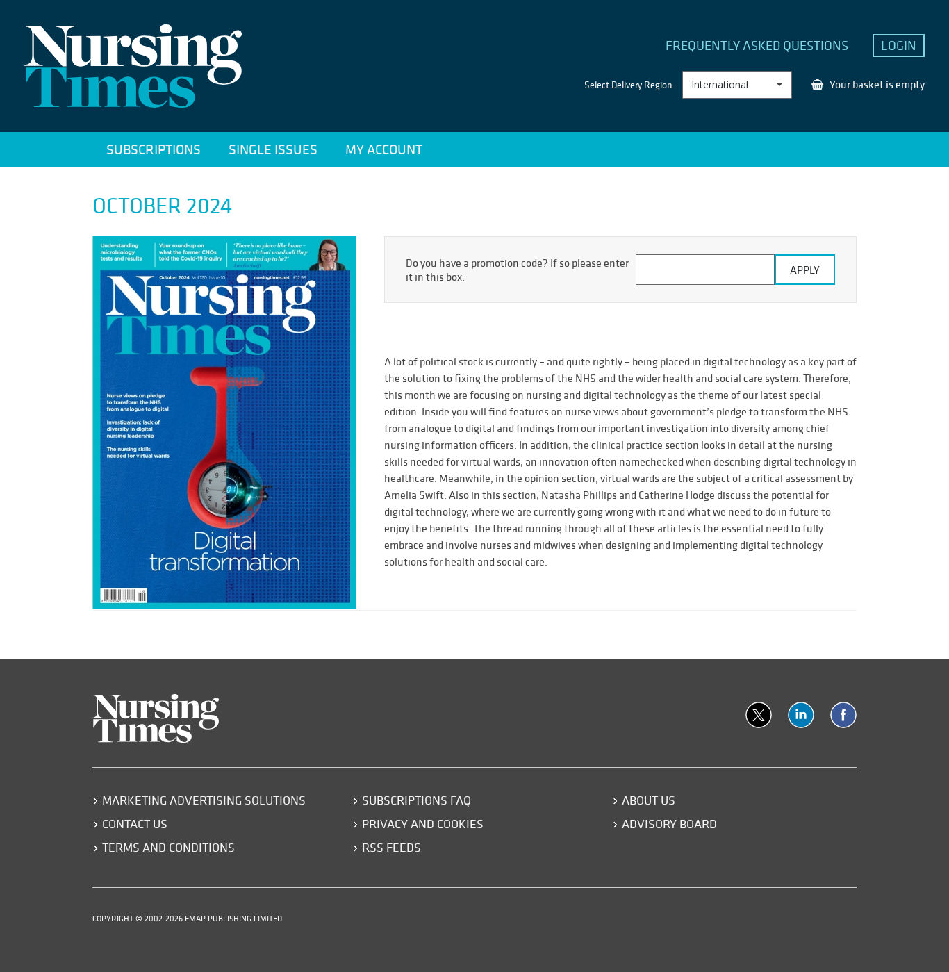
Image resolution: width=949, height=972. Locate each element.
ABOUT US (648, 800)
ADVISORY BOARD (669, 824)
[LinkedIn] (801, 715)
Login (898, 45)
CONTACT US (134, 824)
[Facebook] (843, 715)
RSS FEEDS (391, 847)
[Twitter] (758, 715)
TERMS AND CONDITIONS (168, 847)
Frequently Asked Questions (757, 45)
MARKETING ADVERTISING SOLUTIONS (204, 800)
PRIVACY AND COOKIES (423, 824)
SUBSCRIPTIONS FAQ (416, 800)
